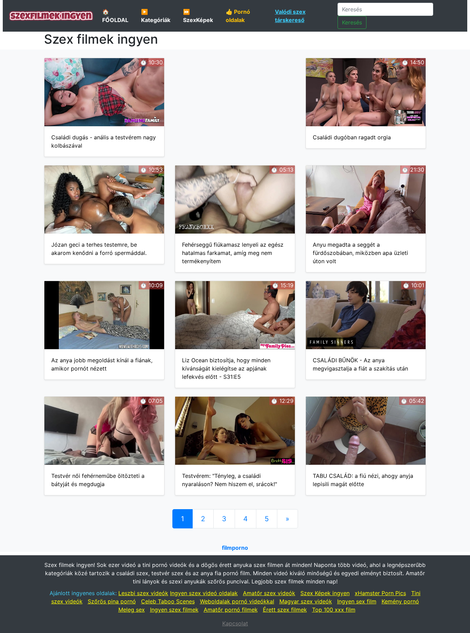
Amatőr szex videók (269, 593)
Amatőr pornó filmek (231, 609)
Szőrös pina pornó (112, 601)
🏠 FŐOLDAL (115, 15)
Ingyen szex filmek (174, 609)
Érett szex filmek (285, 609)
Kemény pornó (400, 601)
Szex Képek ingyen (325, 593)
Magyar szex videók (305, 601)
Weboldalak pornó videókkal (237, 601)
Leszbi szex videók (143, 593)
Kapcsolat (235, 623)
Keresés (352, 22)
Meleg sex (131, 609)
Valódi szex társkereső (290, 15)
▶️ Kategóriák (155, 15)
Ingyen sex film (356, 601)
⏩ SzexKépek (198, 15)
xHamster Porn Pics (380, 593)
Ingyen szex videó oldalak (204, 593)
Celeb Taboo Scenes (168, 601)
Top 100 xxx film (333, 609)
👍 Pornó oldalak (238, 15)
